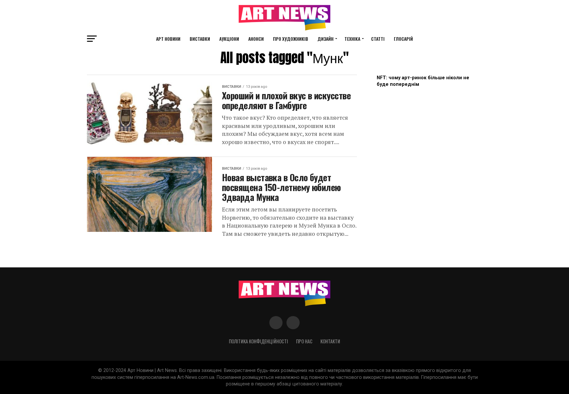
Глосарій (403, 38)
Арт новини (168, 38)
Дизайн (325, 38)
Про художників (290, 38)
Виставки (200, 38)
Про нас (304, 341)
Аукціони (229, 38)
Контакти (330, 341)
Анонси (256, 38)
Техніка (352, 38)
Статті (378, 38)
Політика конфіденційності (258, 341)
